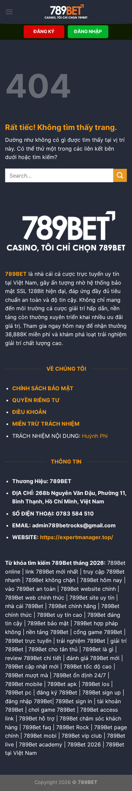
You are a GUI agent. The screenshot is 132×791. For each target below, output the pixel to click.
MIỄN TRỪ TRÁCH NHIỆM (46, 423)
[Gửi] (120, 175)
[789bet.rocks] (66, 12)
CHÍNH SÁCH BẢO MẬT (42, 388)
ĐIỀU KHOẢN (29, 411)
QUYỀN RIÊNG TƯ (36, 400)
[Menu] (9, 11)
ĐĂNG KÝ (44, 31)
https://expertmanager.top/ (76, 537)
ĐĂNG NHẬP (88, 31)
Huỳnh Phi (95, 435)
